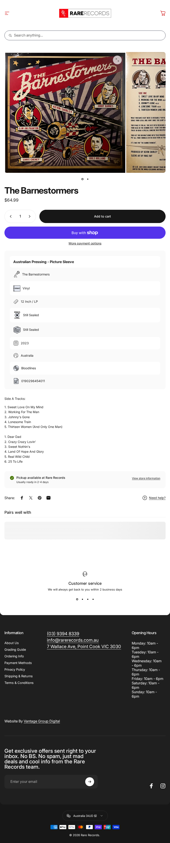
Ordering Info (14, 656)
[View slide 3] (87, 599)
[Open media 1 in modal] (117, 60)
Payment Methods (18, 663)
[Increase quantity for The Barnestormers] (30, 216)
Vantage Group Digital (42, 721)
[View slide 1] (77, 599)
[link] (84, 646)
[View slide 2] (82, 599)
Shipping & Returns (18, 676)
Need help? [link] (157, 498)
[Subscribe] (89, 781)
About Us (11, 643)
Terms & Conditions (19, 683)
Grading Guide (15, 649)
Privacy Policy (14, 669)
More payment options (85, 243)
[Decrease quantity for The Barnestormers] (10, 216)
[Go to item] (82, 179)
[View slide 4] (93, 599)
